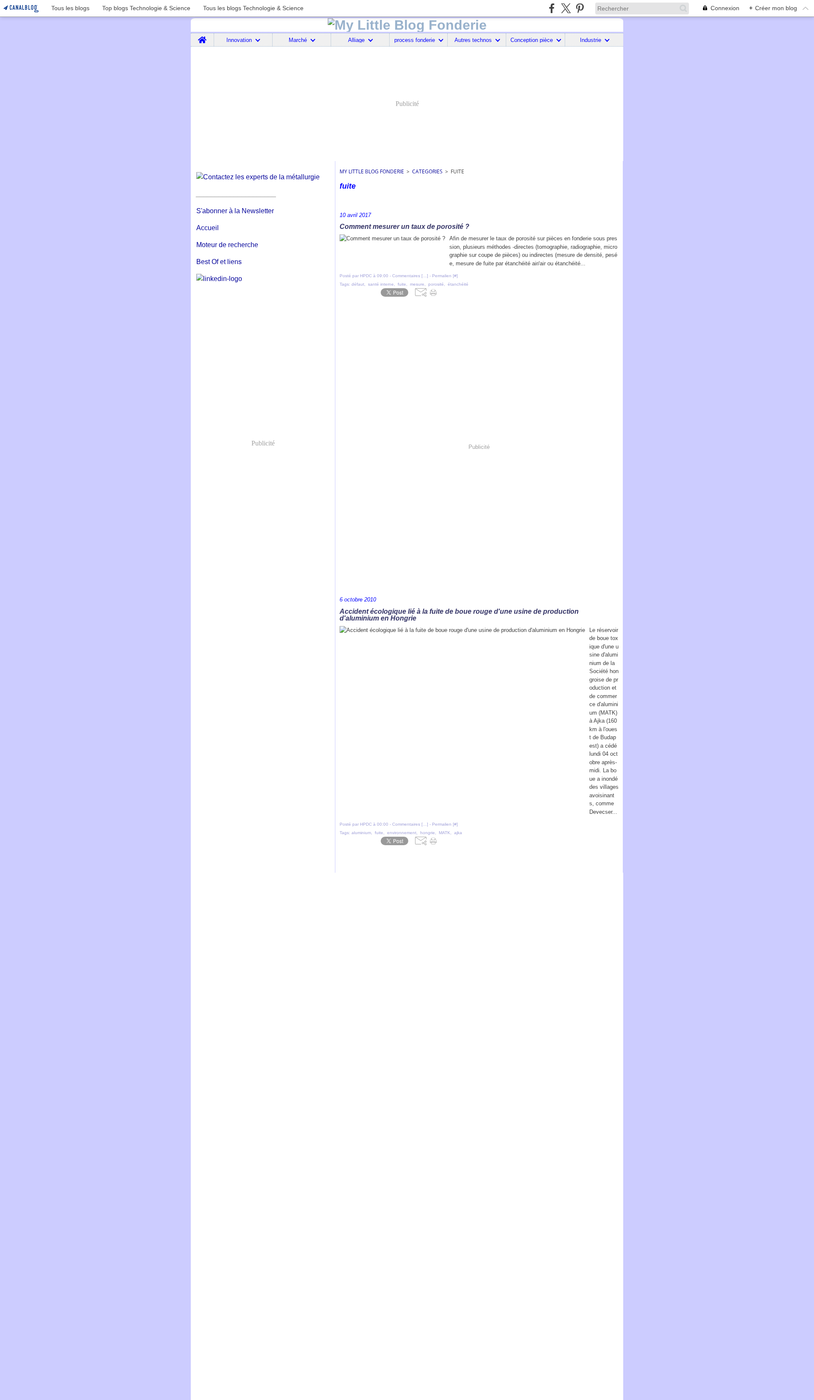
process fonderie (414, 40)
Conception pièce (531, 40)
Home (202, 36)
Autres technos (473, 40)
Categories (427, 171)
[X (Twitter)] (565, 8)
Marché (298, 40)
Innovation (239, 40)
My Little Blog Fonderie (372, 171)
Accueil (207, 227)
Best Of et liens (219, 261)
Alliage (356, 40)
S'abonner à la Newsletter (235, 210)
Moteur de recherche (227, 244)
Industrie (590, 40)
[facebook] (551, 8)
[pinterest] (579, 8)
